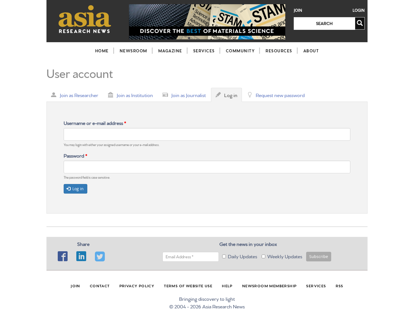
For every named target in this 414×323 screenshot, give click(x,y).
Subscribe (318, 256)
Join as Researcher (79, 94)
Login (359, 10)
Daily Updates (242, 256)
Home (102, 50)
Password (75, 155)
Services (204, 50)
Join (298, 10)
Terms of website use (188, 285)
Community (240, 50)
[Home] (85, 19)
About (311, 50)
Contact (100, 285)
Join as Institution (135, 94)
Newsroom (133, 50)
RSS (339, 285)
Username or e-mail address (95, 122)
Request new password (280, 94)
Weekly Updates (284, 256)
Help (227, 285)
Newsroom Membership (269, 285)
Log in (232, 96)
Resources (279, 50)
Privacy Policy (137, 285)
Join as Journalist (188, 94)
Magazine (170, 50)
